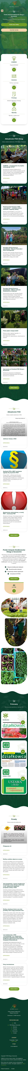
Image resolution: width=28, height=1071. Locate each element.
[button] (2, 11)
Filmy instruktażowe (8, 964)
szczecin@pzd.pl (14, 1046)
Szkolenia (14, 80)
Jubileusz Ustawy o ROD (9, 438)
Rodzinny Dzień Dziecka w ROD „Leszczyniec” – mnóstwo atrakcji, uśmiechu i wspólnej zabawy (12, 208)
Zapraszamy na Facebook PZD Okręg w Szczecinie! (13, 369)
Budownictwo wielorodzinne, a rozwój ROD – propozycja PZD (13, 513)
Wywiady (14, 112)
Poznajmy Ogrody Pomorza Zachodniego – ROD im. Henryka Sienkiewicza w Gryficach (12, 290)
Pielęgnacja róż (7, 846)
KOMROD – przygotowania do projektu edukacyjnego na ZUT (13, 166)
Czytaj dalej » (6, 178)
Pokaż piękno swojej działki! (10, 330)
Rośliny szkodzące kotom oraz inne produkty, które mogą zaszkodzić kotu (13, 910)
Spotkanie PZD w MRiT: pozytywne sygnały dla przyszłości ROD (12, 472)
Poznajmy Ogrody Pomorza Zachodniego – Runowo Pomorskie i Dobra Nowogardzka (12, 249)
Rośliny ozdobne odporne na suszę (12, 859)
